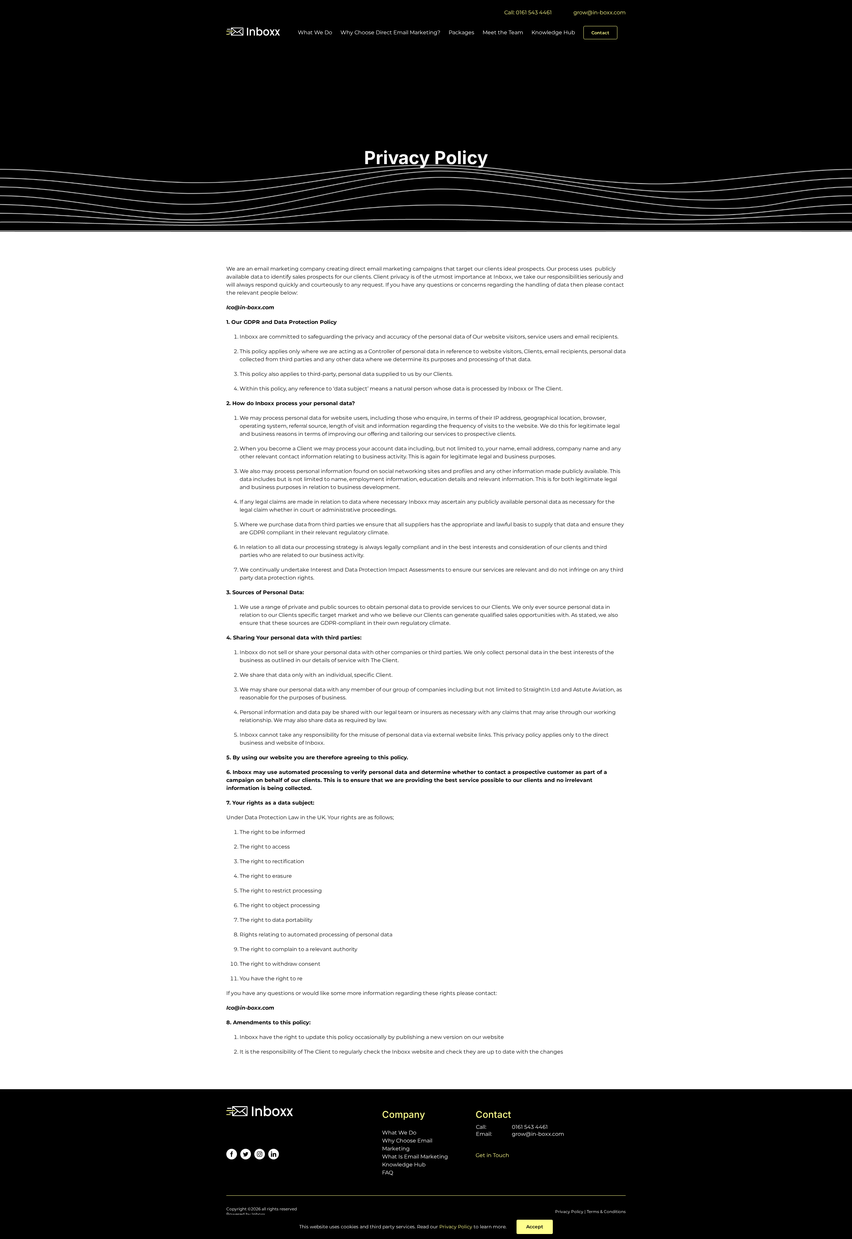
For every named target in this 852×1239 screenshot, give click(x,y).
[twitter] (245, 1154)
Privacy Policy (569, 1211)
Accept (534, 1227)
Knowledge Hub (404, 1164)
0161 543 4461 (530, 1127)
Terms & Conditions (606, 1211)
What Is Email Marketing (415, 1156)
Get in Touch (492, 1155)
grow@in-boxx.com (599, 12)
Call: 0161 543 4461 (528, 12)
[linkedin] (273, 1154)
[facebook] (231, 1154)
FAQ (387, 1172)
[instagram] (259, 1154)
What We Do (399, 1132)
